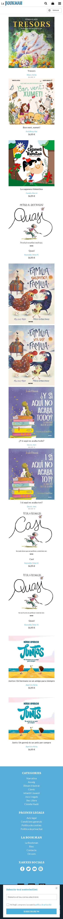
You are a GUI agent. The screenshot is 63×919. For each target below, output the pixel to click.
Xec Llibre (31, 800)
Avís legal (32, 817)
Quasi (32, 250)
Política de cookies (31, 825)
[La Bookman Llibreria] (12, 4)
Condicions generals (31, 821)
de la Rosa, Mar (31, 131)
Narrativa (31, 778)
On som (32, 853)
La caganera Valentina (31, 189)
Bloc (31, 846)
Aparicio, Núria (31, 685)
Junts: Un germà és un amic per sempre (31, 742)
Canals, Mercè (31, 193)
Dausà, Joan (31, 445)
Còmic (31, 789)
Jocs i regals (31, 796)
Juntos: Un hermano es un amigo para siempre (31, 681)
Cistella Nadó (31, 804)
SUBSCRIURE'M (31, 911)
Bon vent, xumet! (31, 127)
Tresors (31, 70)
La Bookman (31, 842)
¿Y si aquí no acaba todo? (31, 440)
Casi (31, 559)
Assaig (31, 781)
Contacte (31, 850)
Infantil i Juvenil (31, 793)
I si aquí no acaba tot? (31, 502)
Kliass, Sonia (31, 75)
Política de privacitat (32, 828)
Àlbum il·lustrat (31, 785)
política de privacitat (43, 905)
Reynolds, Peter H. (31, 255)
